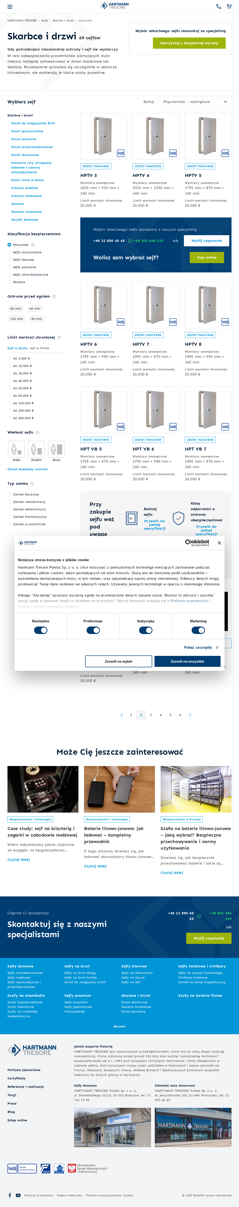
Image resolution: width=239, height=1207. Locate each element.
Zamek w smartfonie (29, 524)
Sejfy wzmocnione (27, 252)
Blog (11, 1112)
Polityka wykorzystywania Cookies (109, 1195)
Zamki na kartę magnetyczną (201, 982)
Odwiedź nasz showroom (175, 1085)
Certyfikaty (16, 1078)
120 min (16, 319)
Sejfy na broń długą (80, 973)
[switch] (93, 630)
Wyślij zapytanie (206, 240)
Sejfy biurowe (134, 966)
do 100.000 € (23, 403)
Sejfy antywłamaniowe (25, 973)
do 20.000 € (22, 366)
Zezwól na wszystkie (187, 661)
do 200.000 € (23, 410)
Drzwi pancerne (95, 166)
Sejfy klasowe (23, 259)
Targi (11, 1095)
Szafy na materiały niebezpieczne (22, 1013)
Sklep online (17, 1120)
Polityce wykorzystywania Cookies (48, 606)
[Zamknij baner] (219, 543)
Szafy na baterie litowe (200, 995)
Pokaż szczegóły (198, 647)
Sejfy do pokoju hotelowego (200, 973)
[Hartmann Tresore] (31, 1064)
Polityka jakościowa (23, 1070)
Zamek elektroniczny (29, 509)
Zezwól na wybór (119, 661)
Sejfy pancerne (24, 267)
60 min (15, 308)
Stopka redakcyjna (69, 1195)
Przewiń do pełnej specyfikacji (154, 524)
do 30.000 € (22, 373)
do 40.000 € (22, 381)
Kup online (207, 257)
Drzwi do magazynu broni (85, 982)
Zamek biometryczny (30, 517)
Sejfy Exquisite (76, 1002)
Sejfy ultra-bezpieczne (30, 274)
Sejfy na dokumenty (137, 973)
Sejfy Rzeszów (85, 1085)
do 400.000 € (23, 418)
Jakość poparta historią (93, 1046)
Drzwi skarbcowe (134, 1002)
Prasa (12, 1103)
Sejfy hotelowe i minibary (202, 966)
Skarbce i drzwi (135, 995)
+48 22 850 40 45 (109, 240)
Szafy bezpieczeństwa (24, 1002)
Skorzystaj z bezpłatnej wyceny (189, 43)
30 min (34, 308)
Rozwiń (119, 1026)
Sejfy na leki (130, 982)
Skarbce (19, 282)
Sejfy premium (77, 995)
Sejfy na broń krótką (80, 977)
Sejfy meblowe (18, 977)
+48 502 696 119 (148, 240)
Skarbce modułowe (136, 1007)
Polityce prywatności (189, 601)
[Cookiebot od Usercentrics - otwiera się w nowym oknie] (188, 542)
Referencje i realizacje (25, 1086)
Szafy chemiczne (20, 1007)
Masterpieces (74, 1011)
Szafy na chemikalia (26, 995)
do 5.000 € (21, 358)
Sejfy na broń (76, 966)
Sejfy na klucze (133, 977)
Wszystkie (20, 245)
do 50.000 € (22, 388)
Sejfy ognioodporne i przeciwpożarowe (24, 984)
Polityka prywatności (38, 1195)
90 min (36, 319)
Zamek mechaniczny (29, 502)
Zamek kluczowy (26, 494)
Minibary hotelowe (192, 977)
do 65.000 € (22, 395)
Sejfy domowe (20, 966)
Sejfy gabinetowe (78, 1007)
